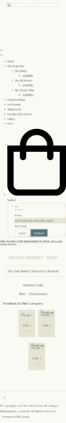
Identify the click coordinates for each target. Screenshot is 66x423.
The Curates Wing (24, 89)
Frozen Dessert (38, 293)
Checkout (39, 233)
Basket (22, 233)
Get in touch (13, 104)
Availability (27, 75)
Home (10, 61)
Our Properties (15, 65)
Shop (22, 293)
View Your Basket (18, 271)
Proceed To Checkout (45, 271)
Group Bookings (16, 99)
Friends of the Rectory (19, 113)
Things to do (14, 109)
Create (25, 416)
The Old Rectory (23, 80)
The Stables (21, 70)
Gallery (11, 118)
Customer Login (33, 285)
